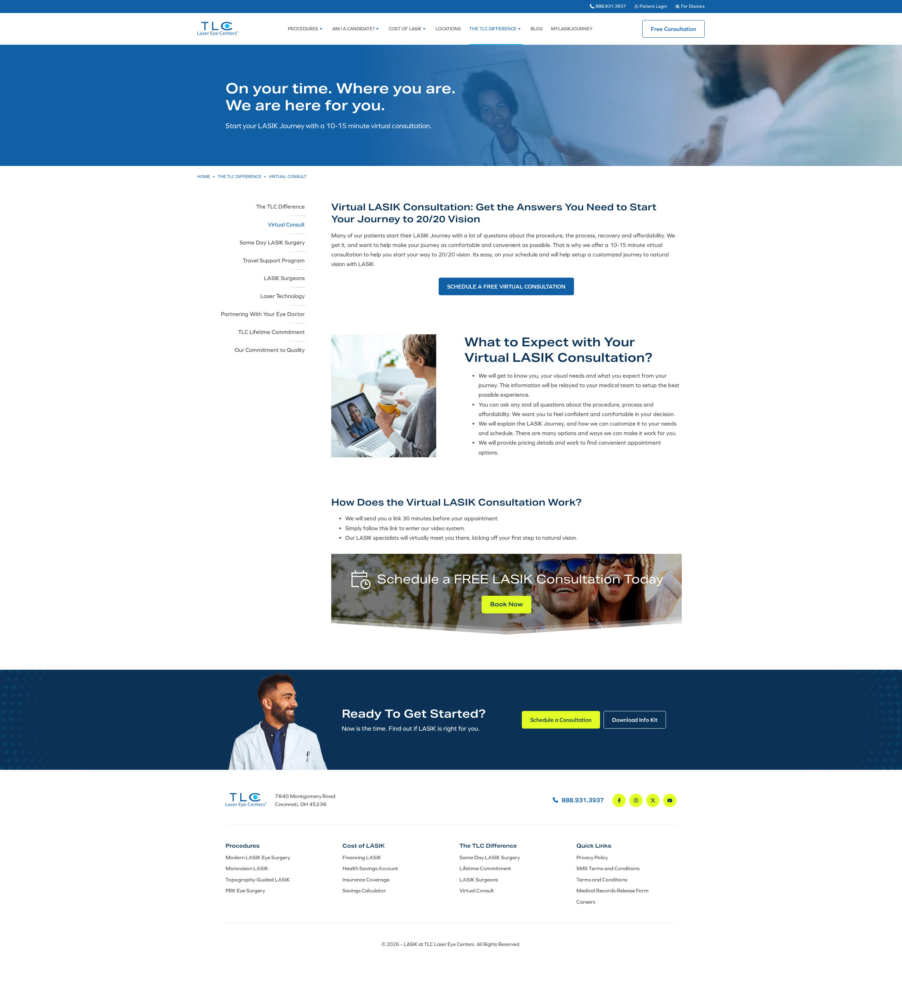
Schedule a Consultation (561, 720)
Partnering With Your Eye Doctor (263, 314)
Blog (537, 28)
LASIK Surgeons (284, 278)
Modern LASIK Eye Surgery (258, 857)
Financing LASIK (361, 857)
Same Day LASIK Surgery (272, 242)
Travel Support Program (274, 260)
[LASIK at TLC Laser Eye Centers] (217, 29)
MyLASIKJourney (572, 28)
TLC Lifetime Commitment (271, 332)
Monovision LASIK (247, 868)
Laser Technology (282, 296)
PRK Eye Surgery (245, 890)
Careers (585, 902)
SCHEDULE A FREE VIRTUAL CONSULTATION (506, 286)
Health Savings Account (370, 868)
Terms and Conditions (601, 880)
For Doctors (693, 6)
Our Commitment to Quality (270, 350)
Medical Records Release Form (612, 890)
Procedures (303, 28)
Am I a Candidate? (353, 28)
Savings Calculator (364, 890)
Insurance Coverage (365, 880)
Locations (448, 28)
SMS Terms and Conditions (608, 868)
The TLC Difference (493, 28)
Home (203, 176)
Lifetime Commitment (485, 868)
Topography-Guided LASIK (258, 880)
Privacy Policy (592, 857)
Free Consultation (673, 29)
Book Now (506, 604)
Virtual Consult (286, 224)
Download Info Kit (634, 720)
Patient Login (653, 6)
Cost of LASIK (405, 28)
